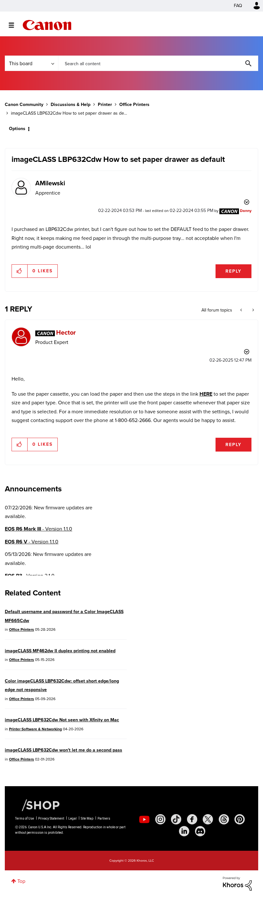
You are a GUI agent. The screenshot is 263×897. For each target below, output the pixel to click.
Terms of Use (24, 818)
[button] (20, 271)
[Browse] (14, 25)
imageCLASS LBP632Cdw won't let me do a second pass (63, 750)
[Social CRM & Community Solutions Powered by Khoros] (237, 883)
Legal (72, 818)
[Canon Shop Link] (37, 805)
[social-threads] (224, 819)
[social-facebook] (192, 819)
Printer (105, 104)
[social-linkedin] (184, 831)
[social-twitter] (208, 819)
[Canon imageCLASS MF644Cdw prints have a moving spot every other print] (241, 310)
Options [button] (17, 128)
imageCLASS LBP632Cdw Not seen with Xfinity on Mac (62, 720)
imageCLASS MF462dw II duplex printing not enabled (60, 650)
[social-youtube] (144, 819)
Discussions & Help (70, 104)
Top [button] (21, 881)
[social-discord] (200, 831)
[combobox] (158, 63)
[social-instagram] (160, 819)
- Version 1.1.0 (38, 528)
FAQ (238, 5)
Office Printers (134, 104)
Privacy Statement (51, 818)
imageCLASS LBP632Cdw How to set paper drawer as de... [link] (69, 113)
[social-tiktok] (176, 819)
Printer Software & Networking (35, 729)
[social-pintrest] (239, 819)
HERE (205, 394)
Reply (233, 271)
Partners (104, 818)
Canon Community (47, 25)
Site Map (87, 818)
